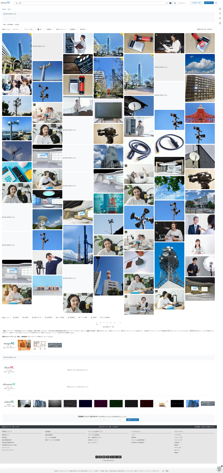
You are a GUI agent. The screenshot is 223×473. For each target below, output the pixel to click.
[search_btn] (175, 3)
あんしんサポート (93, 442)
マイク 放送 (83, 317)
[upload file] (170, 3)
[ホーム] (220, 9)
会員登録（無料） (197, 2)
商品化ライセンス (93, 440)
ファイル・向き (28, 29)
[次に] (120, 322)
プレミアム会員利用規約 (138, 440)
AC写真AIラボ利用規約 (137, 442)
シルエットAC (178, 437)
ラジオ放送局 (106, 317)
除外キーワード (60, 29)
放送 (9, 9)
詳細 (163, 471)
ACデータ (177, 450)
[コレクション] (220, 18)
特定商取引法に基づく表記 (9, 445)
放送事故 (72, 317)
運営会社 (4, 437)
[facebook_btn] (100, 457)
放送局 (26, 317)
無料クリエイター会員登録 (52, 440)
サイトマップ (5, 447)
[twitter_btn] (97, 457)
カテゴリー (16, 29)
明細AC (176, 452)
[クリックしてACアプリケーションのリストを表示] (216, 2)
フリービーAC (178, 440)
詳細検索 (72, 29)
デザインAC (177, 447)
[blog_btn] (107, 457)
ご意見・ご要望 (116, 457)
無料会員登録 (48, 435)
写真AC (4, 9)
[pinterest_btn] (104, 457)
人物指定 (48, 29)
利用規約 (133, 437)
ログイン (209, 2)
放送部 (94, 317)
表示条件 (82, 29)
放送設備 (49, 317)
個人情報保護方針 (7, 440)
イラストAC (177, 435)
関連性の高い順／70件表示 (204, 29)
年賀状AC (177, 442)
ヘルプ (133, 435)
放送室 (17, 317)
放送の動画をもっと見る (208, 403)
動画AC (176, 445)
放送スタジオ (37, 317)
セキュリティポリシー (8, 450)
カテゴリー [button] (182, 3)
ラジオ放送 (61, 317)
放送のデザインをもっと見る (55, 345)
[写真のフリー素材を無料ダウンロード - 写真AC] (5, 2)
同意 (167, 471)
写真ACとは (5, 435)
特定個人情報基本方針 (8, 442)
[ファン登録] (220, 13)
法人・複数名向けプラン (95, 437)
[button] (166, 3)
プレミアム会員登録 (50, 437)
